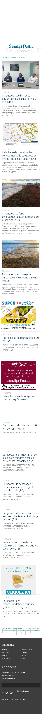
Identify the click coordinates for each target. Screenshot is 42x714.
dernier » (21, 633)
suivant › (35, 630)
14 (14, 630)
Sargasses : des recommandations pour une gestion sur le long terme (19, 604)
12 (5, 630)
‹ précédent (17, 628)
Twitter (6, 693)
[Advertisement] (21, 21)
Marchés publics (8, 675)
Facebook (2, 693)
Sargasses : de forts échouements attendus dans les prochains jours (20, 217)
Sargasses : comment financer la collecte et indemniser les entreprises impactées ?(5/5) (20, 458)
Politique (5, 652)
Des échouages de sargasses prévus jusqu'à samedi (19, 398)
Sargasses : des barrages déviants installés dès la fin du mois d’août (19, 99)
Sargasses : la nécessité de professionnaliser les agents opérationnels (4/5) (18, 487)
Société (4, 655)
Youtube (12, 693)
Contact (5, 699)
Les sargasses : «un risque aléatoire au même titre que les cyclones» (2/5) (20, 545)
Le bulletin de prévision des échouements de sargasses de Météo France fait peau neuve (19, 155)
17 (28, 630)
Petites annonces (8, 678)
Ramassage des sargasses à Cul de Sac (21, 339)
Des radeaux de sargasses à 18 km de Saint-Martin (20, 427)
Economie (5, 649)
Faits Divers (6, 658)
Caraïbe (24, 655)
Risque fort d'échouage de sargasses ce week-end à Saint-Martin (20, 277)
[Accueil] (21, 48)
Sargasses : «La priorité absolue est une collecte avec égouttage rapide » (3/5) (20, 516)
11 (38, 628)
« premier (7, 628)
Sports (23, 658)
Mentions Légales (18, 699)
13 (9, 630)
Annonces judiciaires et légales (14, 672)
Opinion (24, 652)
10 (33, 628)
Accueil (4, 57)
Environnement (13, 57)
